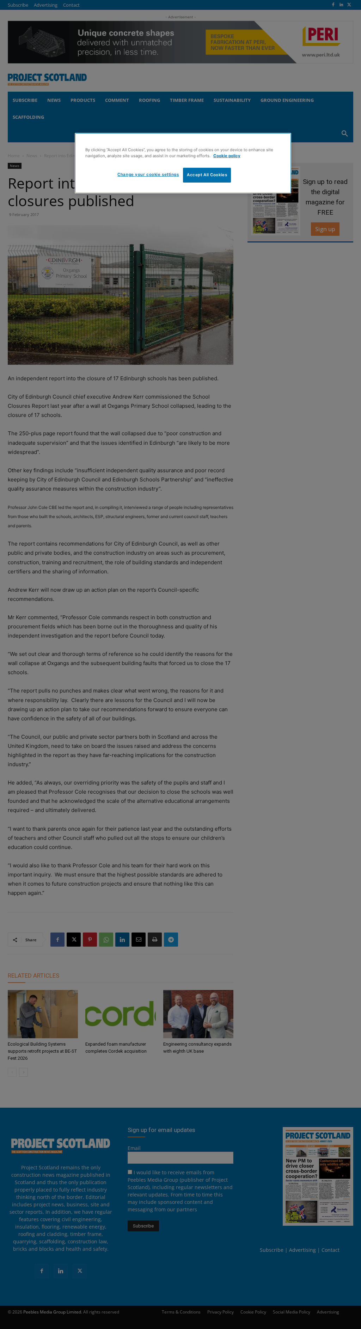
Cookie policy (226, 155)
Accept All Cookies (207, 174)
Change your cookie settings (148, 174)
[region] (183, 163)
